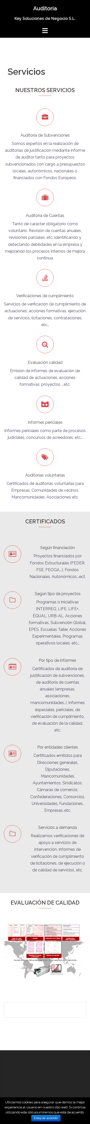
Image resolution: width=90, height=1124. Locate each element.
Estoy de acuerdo (46, 1118)
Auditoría (45, 8)
